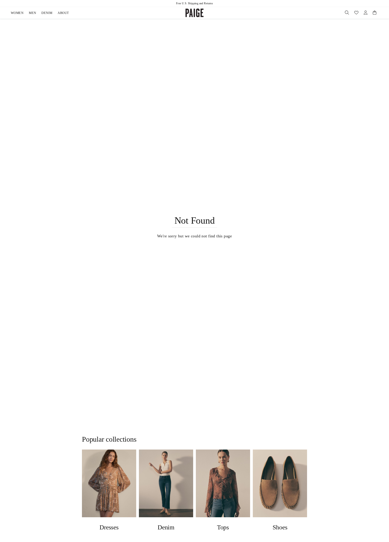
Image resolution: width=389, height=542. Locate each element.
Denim (46, 13)
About (63, 13)
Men (32, 13)
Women (17, 13)
